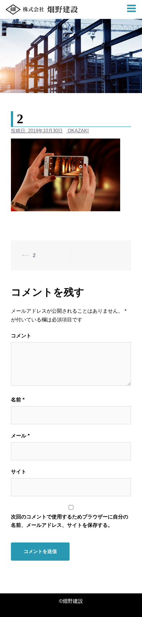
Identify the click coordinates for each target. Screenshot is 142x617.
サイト (18, 471)
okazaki (78, 130)
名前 (17, 399)
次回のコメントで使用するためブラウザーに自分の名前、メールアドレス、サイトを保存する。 (69, 521)
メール (20, 435)
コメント (21, 335)
